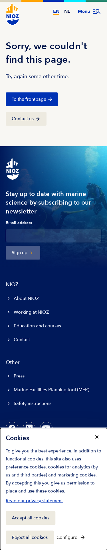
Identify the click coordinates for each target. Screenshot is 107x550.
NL (67, 11)
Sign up (19, 253)
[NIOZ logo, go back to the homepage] (12, 14)
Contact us (23, 119)
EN (56, 11)
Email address (19, 222)
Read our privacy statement (34, 502)
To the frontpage (29, 99)
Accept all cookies (30, 518)
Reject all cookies (30, 537)
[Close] (96, 437)
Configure (66, 537)
